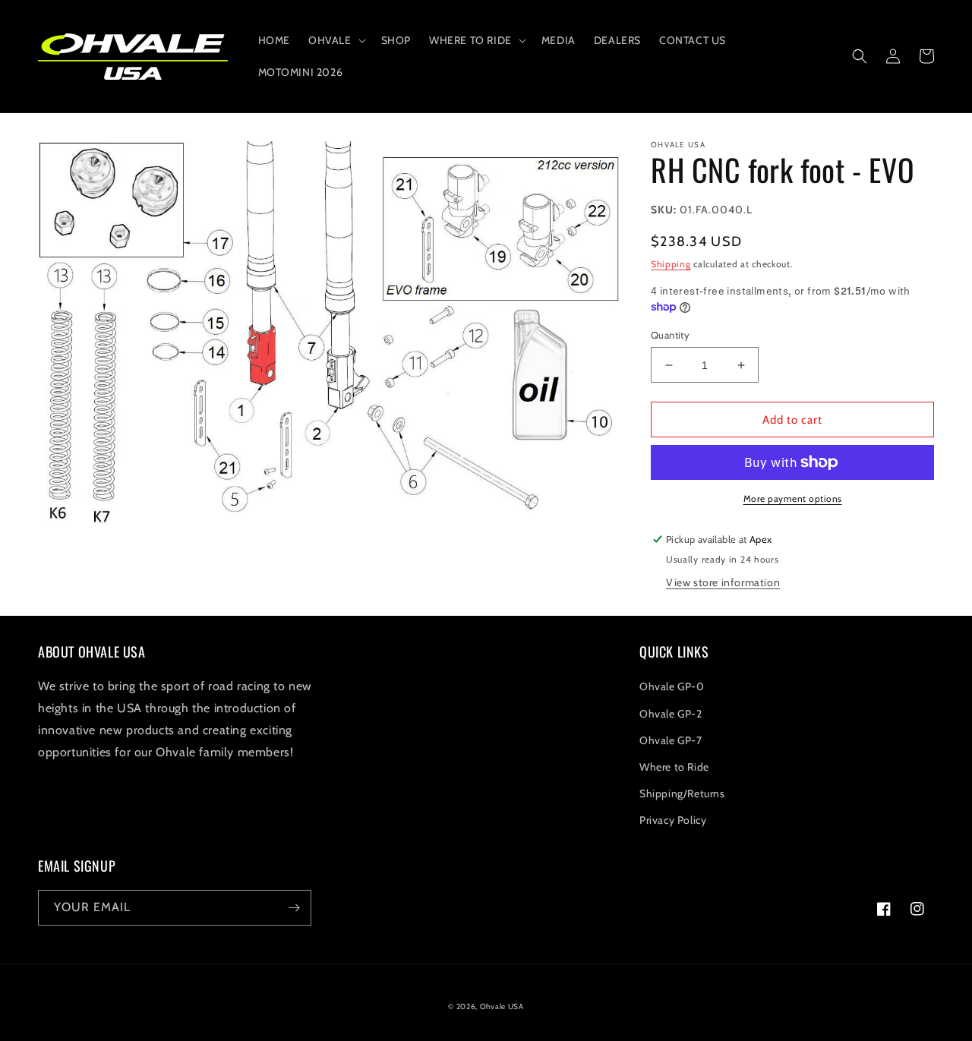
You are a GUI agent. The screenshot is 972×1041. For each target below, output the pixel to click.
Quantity (670, 335)
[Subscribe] (294, 908)
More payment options (792, 498)
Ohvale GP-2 (670, 714)
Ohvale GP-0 (672, 686)
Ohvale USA (502, 1006)
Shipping (671, 264)
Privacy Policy (672, 820)
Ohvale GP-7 (670, 740)
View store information (723, 582)
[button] (335, 40)
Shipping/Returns (682, 793)
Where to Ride (674, 767)
